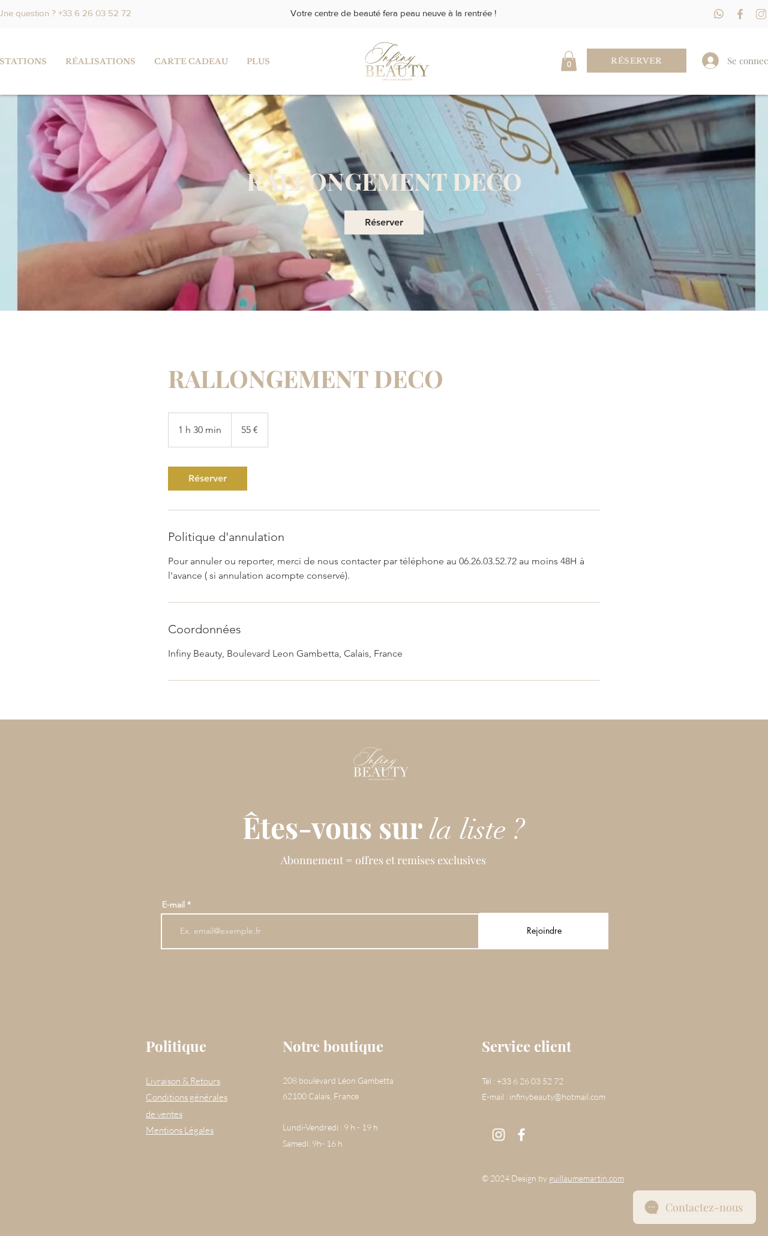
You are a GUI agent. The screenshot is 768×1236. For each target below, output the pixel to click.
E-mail (173, 904)
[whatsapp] (719, 14)
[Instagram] (498, 1134)
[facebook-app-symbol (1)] (740, 14)
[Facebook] (521, 1134)
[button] (568, 61)
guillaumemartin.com (586, 1178)
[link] (384, 222)
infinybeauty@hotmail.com (557, 1096)
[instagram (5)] (761, 14)
